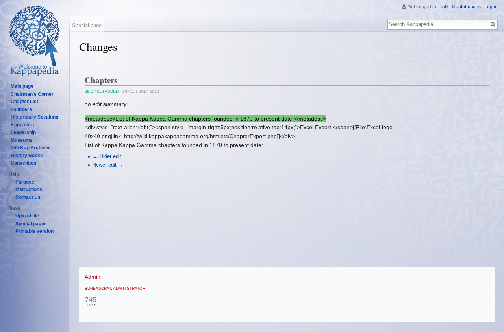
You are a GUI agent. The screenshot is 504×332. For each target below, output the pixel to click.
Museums (22, 140)
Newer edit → (108, 165)
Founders (21, 109)
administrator (129, 288)
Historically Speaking (34, 117)
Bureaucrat (98, 288)
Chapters (101, 80)
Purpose (24, 182)
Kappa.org (22, 125)
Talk (444, 6)
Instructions (28, 189)
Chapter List (24, 101)
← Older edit (107, 156)
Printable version (34, 231)
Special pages (31, 223)
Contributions (466, 6)
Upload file (27, 216)
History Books (27, 155)
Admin (92, 277)
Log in (491, 6)
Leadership (23, 132)
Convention (23, 163)
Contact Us (28, 197)
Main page (22, 86)
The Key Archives (31, 147)
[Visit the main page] (34, 43)
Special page (87, 25)
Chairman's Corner (32, 94)
